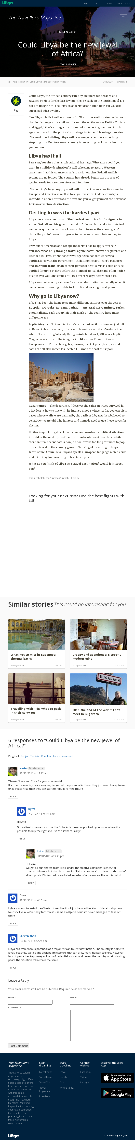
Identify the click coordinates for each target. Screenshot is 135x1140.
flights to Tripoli (71, 287)
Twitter (84, 1077)
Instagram (85, 1082)
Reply (13, 796)
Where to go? (123, 3)
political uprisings (70, 132)
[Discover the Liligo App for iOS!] (117, 1077)
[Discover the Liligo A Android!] (117, 1093)
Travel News (45, 1077)
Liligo (65, 31)
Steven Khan (28, 936)
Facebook (85, 1072)
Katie (31, 768)
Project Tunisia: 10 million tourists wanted (46, 756)
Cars (109, 3)
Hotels (98, 3)
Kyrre (31, 809)
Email (74, 997)
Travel (87, 3)
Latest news (46, 1072)
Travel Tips (45, 1082)
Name (12, 997)
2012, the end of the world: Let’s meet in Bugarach (96, 712)
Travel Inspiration (67, 64)
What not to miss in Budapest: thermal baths (33, 656)
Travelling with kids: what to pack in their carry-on (36, 711)
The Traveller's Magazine (34, 17)
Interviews (44, 1096)
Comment (14, 1007)
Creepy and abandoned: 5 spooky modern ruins (96, 656)
